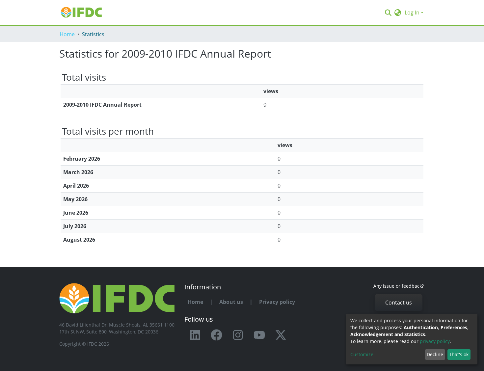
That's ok (459, 354)
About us (231, 301)
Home (67, 34)
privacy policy (435, 341)
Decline (435, 354)
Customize (361, 354)
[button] (397, 12)
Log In (412, 12)
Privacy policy (277, 301)
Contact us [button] (398, 302)
